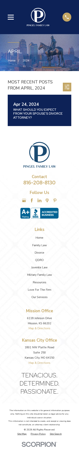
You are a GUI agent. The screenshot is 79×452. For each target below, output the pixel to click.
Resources (39, 282)
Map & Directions (39, 328)
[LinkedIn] (39, 200)
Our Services (39, 297)
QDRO (39, 260)
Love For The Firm (39, 290)
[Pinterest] (55, 200)
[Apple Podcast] (47, 200)
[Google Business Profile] (24, 200)
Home (39, 238)
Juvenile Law (39, 267)
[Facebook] (32, 200)
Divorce (39, 253)
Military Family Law (39, 275)
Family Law (39, 245)
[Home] (38, 17)
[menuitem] (22, 434)
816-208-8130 (39, 182)
